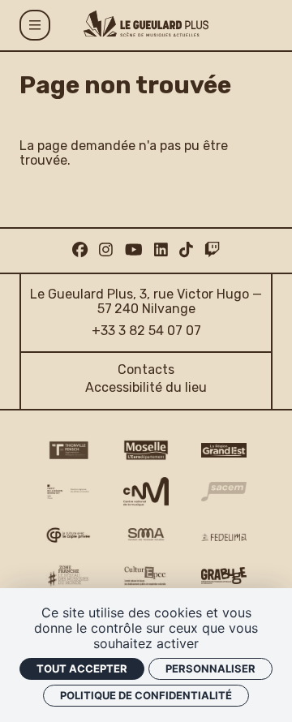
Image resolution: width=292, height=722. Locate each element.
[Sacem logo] (224, 491)
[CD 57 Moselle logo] (146, 450)
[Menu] (34, 25)
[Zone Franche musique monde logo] (68, 576)
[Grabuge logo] (224, 575)
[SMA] (146, 535)
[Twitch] (212, 250)
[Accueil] (146, 24)
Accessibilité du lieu (146, 387)
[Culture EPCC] (146, 576)
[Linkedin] (161, 250)
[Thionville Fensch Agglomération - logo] (68, 450)
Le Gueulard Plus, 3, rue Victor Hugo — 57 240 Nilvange (146, 301)
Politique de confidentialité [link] (146, 695)
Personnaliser (210, 668)
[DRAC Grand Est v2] (68, 492)
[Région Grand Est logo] (224, 450)
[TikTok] (186, 250)
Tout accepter (81, 668)
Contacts (146, 369)
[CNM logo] (146, 492)
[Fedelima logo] (224, 537)
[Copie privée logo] (68, 535)
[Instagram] (106, 250)
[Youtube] (134, 250)
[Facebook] (80, 250)
